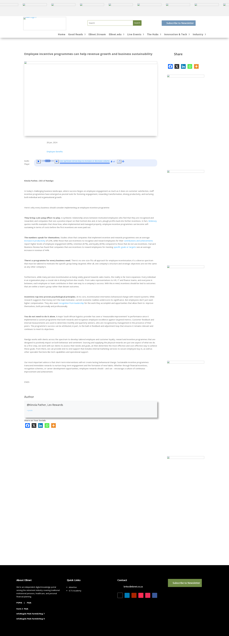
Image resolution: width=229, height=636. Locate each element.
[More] (53, 425)
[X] (34, 425)
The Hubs (152, 35)
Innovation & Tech (175, 35)
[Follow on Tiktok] (140, 595)
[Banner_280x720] (185, 458)
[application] (95, 162)
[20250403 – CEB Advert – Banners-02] (185, 76)
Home (61, 35)
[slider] (85, 161)
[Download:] (123, 161)
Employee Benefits (55, 151)
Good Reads (75, 35)
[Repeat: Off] (119, 161)
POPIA (19, 602)
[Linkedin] (40, 425)
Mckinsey (152, 221)
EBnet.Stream (97, 35)
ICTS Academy (75, 590)
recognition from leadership (71, 303)
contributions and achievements (138, 240)
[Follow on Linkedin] (127, 595)
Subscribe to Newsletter (180, 23)
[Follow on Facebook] (154, 595)
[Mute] (57, 161)
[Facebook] (27, 425)
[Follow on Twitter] (120, 595)
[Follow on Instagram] (147, 595)
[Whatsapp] (47, 425)
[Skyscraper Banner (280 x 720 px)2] (185, 362)
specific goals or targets (125, 247)
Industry (198, 35)
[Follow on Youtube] (133, 595)
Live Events (134, 35)
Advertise (73, 587)
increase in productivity (34, 240)
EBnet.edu (115, 35)
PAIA (29, 602)
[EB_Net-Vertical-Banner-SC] (185, 267)
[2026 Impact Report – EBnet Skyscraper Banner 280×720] (185, 172)
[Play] (38, 161)
